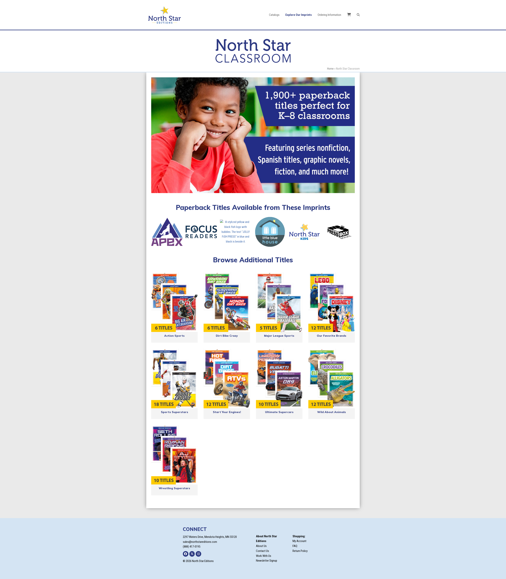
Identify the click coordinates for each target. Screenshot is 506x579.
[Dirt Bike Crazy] (227, 302)
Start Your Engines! (227, 412)
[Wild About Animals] (331, 378)
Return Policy (300, 551)
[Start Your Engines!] (227, 378)
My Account (299, 541)
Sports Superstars (174, 412)
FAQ (295, 546)
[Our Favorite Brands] (331, 302)
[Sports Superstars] (174, 378)
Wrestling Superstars (174, 488)
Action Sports (174, 335)
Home (330, 68)
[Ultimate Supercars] (279, 378)
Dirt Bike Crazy (227, 335)
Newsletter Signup (266, 560)
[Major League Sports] (279, 302)
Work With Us (263, 556)
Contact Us (262, 551)
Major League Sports (279, 335)
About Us (261, 546)
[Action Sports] (174, 302)
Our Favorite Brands (331, 335)
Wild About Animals (331, 412)
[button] (358, 15)
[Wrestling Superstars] (174, 455)
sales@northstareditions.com (200, 542)
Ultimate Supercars (279, 412)
